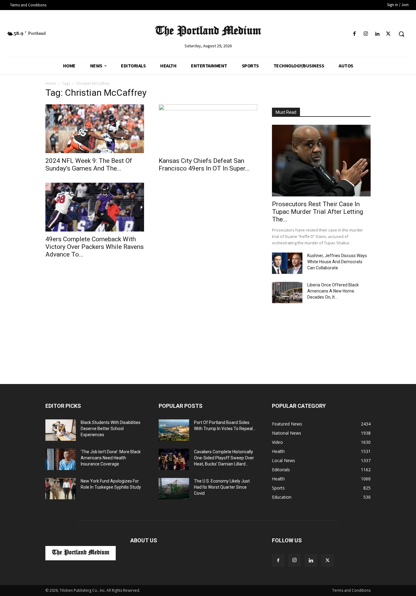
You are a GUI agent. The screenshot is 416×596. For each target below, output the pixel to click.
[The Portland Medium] (208, 32)
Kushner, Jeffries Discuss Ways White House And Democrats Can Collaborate (337, 261)
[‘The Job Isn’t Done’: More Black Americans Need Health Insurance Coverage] (60, 459)
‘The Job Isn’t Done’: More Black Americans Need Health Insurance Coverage (111, 457)
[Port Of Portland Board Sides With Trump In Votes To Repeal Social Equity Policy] (174, 430)
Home (50, 83)
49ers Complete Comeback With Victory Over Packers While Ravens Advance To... (94, 246)
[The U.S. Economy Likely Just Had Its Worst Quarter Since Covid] (174, 488)
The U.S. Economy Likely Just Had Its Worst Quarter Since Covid (222, 487)
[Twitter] (388, 34)
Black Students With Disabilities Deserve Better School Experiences (110, 428)
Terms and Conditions (351, 590)
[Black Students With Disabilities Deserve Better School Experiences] (60, 430)
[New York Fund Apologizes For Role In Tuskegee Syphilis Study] (60, 488)
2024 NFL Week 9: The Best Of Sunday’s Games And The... (88, 164)
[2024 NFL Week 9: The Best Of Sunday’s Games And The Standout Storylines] (94, 128)
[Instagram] (365, 34)
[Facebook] (354, 34)
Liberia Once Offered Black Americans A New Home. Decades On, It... (333, 291)
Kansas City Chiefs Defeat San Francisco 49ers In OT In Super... (204, 164)
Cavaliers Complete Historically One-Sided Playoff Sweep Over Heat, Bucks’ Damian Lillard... (224, 457)
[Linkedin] (377, 34)
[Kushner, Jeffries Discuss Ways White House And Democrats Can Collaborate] (287, 263)
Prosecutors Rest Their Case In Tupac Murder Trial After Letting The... (317, 211)
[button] (401, 34)
